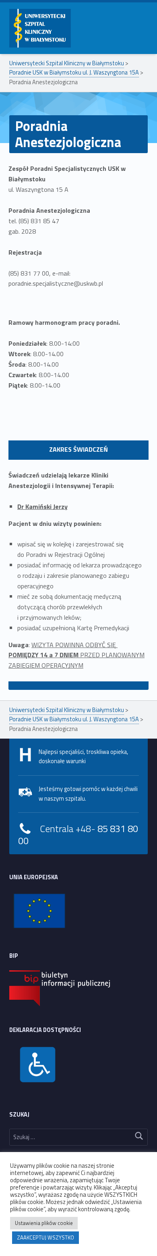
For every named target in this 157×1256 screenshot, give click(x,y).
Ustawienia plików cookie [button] (44, 1223)
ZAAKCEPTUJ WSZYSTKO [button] (45, 1237)
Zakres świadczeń (78, 449)
